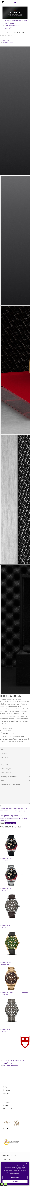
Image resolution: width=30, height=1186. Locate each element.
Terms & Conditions (9, 1155)
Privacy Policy (7, 1159)
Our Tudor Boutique (12, 25)
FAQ (5, 1087)
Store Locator (8, 1109)
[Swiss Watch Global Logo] (15, 2)
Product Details (7, 728)
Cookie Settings (15, 1177)
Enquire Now (6, 731)
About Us (6, 1103)
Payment (6, 1090)
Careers (6, 1106)
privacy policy (20, 811)
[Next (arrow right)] (5, 1184)
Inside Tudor (9, 23)
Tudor (9, 33)
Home (2, 33)
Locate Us (8, 28)
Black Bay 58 (19, 33)
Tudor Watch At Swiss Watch (16, 21)
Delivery (6, 1093)
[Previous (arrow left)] (1, 1184)
